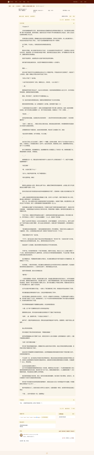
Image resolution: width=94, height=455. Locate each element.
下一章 (72, 19)
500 (28, 417)
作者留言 (22, 400)
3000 (31, 417)
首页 (16, 1)
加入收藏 (22, 16)
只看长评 (72, 431)
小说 (20, 1)
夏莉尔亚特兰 (25, 434)
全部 (60, 431)
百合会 (11, 1)
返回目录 (68, 19)
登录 (85, 1)
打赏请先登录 (45, 417)
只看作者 (63, 431)
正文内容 (22, 23)
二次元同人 (18, 6)
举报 (64, 438)
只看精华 (68, 431)
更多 (73, 413)
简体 (70, 16)
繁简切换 (75, 1)
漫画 (24, 1)
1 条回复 (72, 438)
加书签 (27, 16)
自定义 (38, 417)
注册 (81, 1)
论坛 (28, 1)
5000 (35, 417)
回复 (68, 438)
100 (22, 417)
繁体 (74, 16)
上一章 (62, 19)
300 (25, 417)
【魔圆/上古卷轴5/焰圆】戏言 (28, 6)
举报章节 (33, 16)
